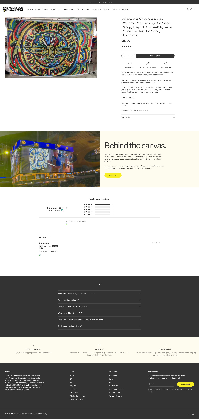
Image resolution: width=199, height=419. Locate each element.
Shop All (30, 9)
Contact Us (113, 382)
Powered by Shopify (40, 414)
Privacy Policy (114, 393)
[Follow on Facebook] (188, 414)
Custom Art (116, 9)
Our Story (113, 376)
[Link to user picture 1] (44, 259)
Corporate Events (116, 389)
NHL (71, 382)
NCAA (72, 376)
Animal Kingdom (69, 9)
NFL (71, 379)
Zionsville (73, 389)
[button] (126, 46)
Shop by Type (96, 9)
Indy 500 (106, 9)
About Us (125, 9)
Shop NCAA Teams (41, 9)
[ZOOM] (92, 73)
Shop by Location (83, 9)
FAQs (111, 379)
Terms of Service (115, 396)
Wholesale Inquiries (77, 396)
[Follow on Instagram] (193, 414)
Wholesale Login (76, 399)
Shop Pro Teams (55, 9)
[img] (44, 243)
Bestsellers (74, 393)
